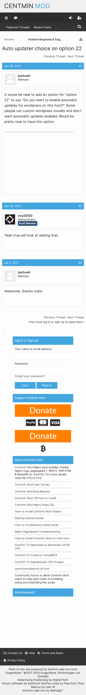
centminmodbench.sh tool (32, 568)
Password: (21, 363)
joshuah (24, 76)
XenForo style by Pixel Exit (58, 683)
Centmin (27, 6)
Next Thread (75, 56)
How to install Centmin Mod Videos (38, 511)
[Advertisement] (35, 160)
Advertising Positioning (33, 679)
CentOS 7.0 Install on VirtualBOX (36, 555)
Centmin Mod (24, 467)
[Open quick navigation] (81, 39)
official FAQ (34, 478)
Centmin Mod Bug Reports (32, 491)
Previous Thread (54, 56)
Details (43, 676)
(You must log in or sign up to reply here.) (56, 322)
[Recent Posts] (15, 17)
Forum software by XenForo (21, 683)
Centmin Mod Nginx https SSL (34, 504)
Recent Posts (42, 27)
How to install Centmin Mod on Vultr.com (42, 538)
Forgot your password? (30, 376)
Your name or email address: (33, 349)
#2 (80, 206)
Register (47, 385)
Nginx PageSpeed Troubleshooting (37, 531)
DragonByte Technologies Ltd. (61, 672)
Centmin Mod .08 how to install (35, 498)
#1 (80, 66)
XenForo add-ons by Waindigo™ (43, 690)
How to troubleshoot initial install (36, 525)
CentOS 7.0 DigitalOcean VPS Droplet (39, 562)
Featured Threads (18, 27)
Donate (43, 411)
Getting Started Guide (29, 518)
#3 (80, 262)
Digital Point (60, 679)
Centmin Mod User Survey (32, 484)
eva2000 (25, 216)
